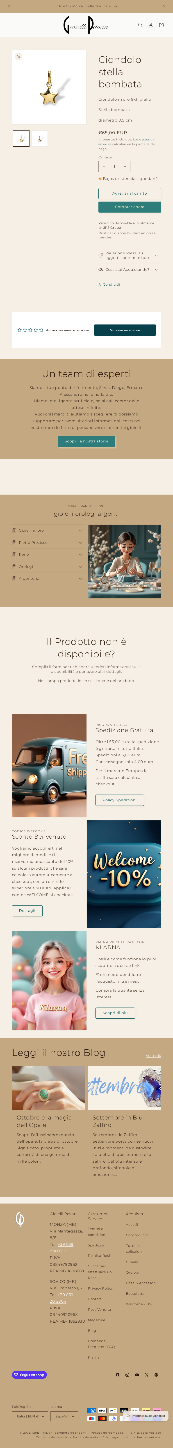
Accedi (132, 1225)
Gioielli (132, 1262)
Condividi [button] (111, 284)
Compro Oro (137, 1235)
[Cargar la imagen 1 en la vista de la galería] (21, 138)
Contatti (95, 1299)
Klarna (94, 1357)
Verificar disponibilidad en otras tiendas (126, 235)
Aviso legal (110, 1437)
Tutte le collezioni (134, 1249)
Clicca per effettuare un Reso (100, 1272)
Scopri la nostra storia (86, 441)
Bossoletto (135, 1294)
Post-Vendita (99, 1310)
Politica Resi (99, 1256)
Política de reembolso (107, 1432)
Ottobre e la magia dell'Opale (44, 1121)
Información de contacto (142, 1437)
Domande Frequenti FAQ (101, 1344)
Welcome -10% (139, 1304)
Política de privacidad (144, 1432)
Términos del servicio (52, 1437)
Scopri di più (115, 1013)
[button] (10, 25)
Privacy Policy (100, 1288)
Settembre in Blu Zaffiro (118, 1121)
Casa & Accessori (141, 1283)
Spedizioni (97, 1245)
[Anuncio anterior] (9, 6)
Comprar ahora (130, 207)
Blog (92, 1331)
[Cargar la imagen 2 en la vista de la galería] (40, 138)
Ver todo (153, 1056)
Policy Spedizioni (120, 800)
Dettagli (27, 910)
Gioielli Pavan (42, 1432)
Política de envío (85, 1437)
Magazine (96, 1320)
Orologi (132, 1272)
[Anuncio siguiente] (164, 6)
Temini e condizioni (97, 1232)
